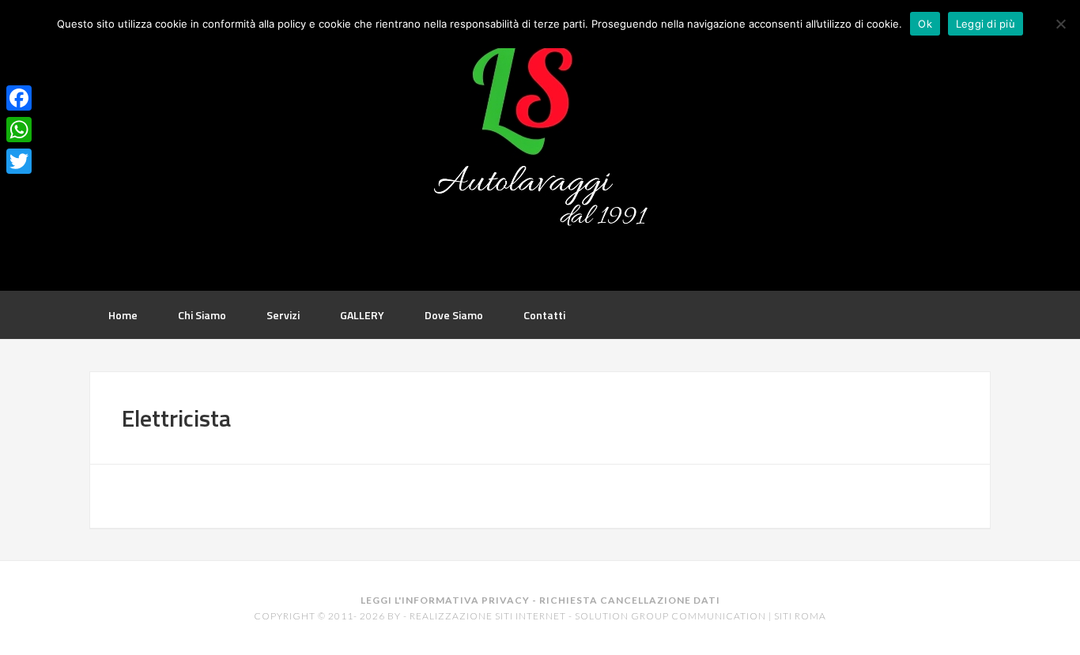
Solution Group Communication (670, 616)
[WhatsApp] (19, 129)
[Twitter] (19, 161)
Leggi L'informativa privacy (445, 600)
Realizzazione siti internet (488, 616)
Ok (925, 23)
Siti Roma (800, 616)
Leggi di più (985, 23)
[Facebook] (19, 98)
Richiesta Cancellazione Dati (629, 600)
